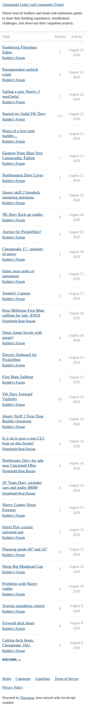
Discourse (27, 698)
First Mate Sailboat (17, 377)
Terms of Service (67, 679)
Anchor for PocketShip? (21, 231)
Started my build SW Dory (24, 113)
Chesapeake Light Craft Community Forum (33, 4)
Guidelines (42, 679)
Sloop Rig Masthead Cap (22, 566)
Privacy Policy (12, 687)
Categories (23, 679)
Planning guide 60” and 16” (24, 549)
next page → (11, 659)
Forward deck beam (18, 623)
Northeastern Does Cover (22, 175)
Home (6, 679)
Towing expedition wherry (23, 605)
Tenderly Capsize (16, 293)
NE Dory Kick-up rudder (22, 214)
